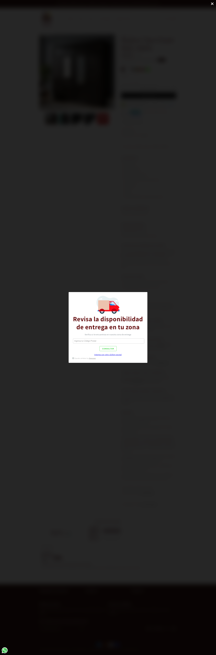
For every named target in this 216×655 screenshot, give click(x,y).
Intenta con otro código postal (108, 354)
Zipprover (92, 358)
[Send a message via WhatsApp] (4, 650)
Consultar (108, 349)
